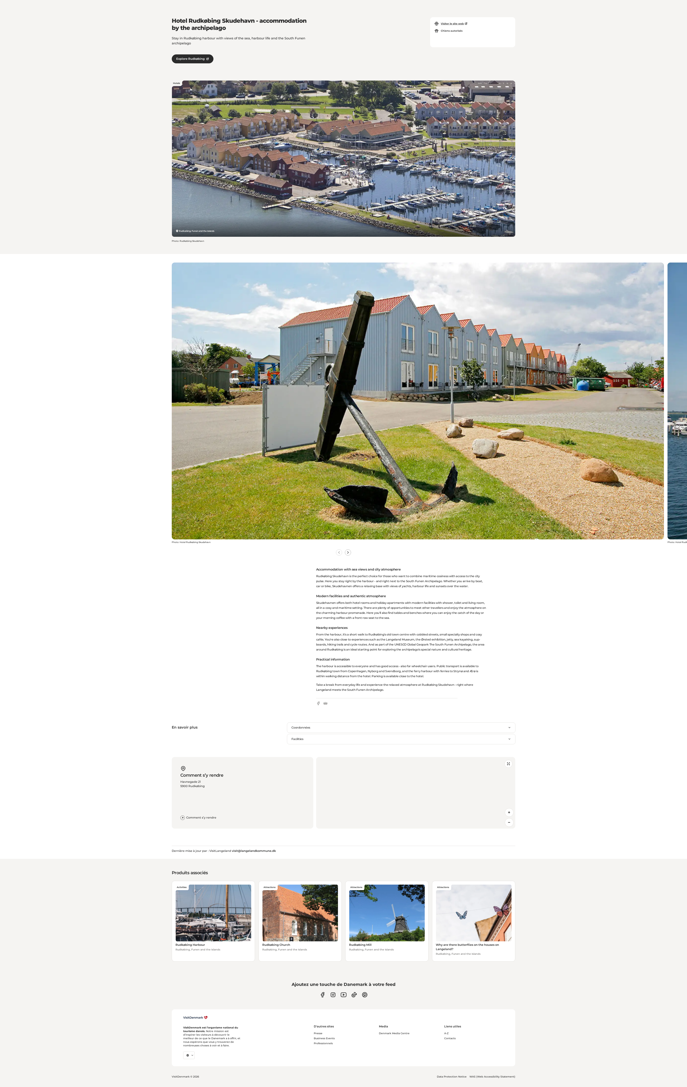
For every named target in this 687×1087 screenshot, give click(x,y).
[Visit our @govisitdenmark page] (354, 995)
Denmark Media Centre (394, 1033)
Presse (318, 1033)
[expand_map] (508, 764)
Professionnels (323, 1043)
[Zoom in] (509, 812)
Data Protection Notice (452, 1076)
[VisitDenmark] (195, 1017)
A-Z (446, 1033)
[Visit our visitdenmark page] (343, 995)
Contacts (450, 1038)
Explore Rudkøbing (190, 58)
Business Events (324, 1038)
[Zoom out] (509, 822)
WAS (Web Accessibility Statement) (492, 1076)
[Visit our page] (333, 995)
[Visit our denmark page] (322, 995)
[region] (415, 793)
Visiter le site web (452, 23)
